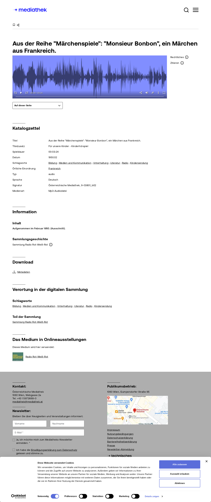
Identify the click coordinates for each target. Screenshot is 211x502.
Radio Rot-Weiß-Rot (37, 356)
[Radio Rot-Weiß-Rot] (19, 356)
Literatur (115, 163)
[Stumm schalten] (147, 93)
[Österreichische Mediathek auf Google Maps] (137, 410)
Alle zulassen (180, 464)
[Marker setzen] (152, 93)
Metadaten (23, 272)
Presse (111, 445)
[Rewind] (15, 93)
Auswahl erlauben (179, 474)
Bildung (53, 163)
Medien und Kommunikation (75, 163)
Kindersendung (139, 163)
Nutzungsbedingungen (120, 433)
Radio (125, 163)
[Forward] (27, 93)
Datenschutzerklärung (120, 437)
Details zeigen (152, 496)
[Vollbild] (164, 93)
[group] (37, 105)
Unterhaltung (101, 163)
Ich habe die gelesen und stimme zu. (46, 452)
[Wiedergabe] (21, 93)
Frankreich (55, 168)
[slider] (90, 96)
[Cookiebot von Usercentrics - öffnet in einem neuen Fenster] (18, 496)
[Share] (141, 93)
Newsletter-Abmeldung (120, 449)
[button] (186, 10)
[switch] (83, 496)
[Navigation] (194, 10)
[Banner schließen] (207, 461)
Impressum (113, 429)
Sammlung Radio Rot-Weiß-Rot (30, 322)
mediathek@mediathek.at (27, 401)
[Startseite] (29, 9)
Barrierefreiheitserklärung (122, 441)
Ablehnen (180, 483)
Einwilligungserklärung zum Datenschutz (54, 450)
